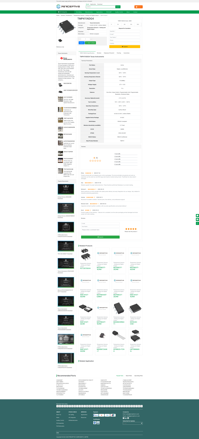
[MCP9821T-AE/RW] (135, 253)
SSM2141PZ (104, 380)
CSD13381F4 (104, 391)
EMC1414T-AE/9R (84, 323)
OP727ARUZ (82, 394)
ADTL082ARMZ (105, 393)
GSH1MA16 (81, 381)
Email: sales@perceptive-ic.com (131, 414)
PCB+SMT (109, 12)
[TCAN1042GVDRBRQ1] (61, 109)
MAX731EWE (126, 393)
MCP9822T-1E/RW (101, 323)
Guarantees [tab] (126, 53)
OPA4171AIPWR (68, 151)
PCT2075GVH (85, 268)
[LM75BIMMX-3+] (135, 335)
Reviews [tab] (99, 53)
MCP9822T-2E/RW (118, 296)
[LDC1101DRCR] (61, 98)
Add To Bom (91, 43)
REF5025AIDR (68, 134)
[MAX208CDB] (61, 85)
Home (57, 15)
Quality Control (119, 12)
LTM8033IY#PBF (127, 380)
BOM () (139, 7)
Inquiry (82, 43)
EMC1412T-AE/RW (84, 296)
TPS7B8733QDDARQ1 (62, 390)
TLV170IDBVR (59, 394)
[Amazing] (135, 229)
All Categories (63, 12)
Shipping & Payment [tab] (109, 53)
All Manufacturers (73, 420)
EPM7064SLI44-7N (106, 383)
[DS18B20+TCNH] (119, 335)
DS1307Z (81, 390)
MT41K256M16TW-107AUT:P (86, 380)
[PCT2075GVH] (86, 254)
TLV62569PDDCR (127, 394)
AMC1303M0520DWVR (70, 90)
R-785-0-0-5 (59, 385)
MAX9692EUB (82, 393)
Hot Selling (79, 12)
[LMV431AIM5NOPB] (61, 129)
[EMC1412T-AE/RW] (86, 281)
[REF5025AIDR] (61, 136)
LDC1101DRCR (68, 97)
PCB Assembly (60, 423)
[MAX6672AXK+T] (102, 335)
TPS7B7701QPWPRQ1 (106, 388)
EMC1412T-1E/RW (134, 296)
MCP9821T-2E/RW (117, 268)
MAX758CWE (126, 391)
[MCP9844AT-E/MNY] (102, 281)
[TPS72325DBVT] (61, 160)
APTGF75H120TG (127, 383)
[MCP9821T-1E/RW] (102, 253)
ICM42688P (59, 380)
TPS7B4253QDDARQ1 (128, 388)
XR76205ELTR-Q (60, 393)
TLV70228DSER (60, 388)
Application (93, 4)
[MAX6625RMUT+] (119, 308)
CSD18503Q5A (127, 385)
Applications (99, 12)
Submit (125, 46)
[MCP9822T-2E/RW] (119, 281)
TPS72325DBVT (68, 158)
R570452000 (82, 385)
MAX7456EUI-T (82, 383)
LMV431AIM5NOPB (69, 127)
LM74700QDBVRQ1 (69, 141)
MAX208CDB (67, 83)
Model (87, 4)
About (128, 12)
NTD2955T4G (82, 386)
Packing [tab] (119, 53)
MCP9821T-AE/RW (134, 268)
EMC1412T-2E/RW (84, 350)
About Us (58, 414)
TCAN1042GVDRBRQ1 (70, 108)
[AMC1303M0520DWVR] (61, 92)
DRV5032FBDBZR (60, 391)
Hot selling (71, 414)
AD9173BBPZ (59, 381)
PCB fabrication (60, 426)
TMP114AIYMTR (68, 118)
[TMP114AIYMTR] (61, 120)
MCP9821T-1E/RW (101, 268)
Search (118, 6)
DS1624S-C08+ (133, 323)
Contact (135, 12)
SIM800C (103, 385)
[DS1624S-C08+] (135, 308)
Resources (83, 417)
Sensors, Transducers (66, 15)
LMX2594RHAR (127, 386)
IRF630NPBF (104, 390)
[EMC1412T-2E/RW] (86, 335)
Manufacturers (89, 12)
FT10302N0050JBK (106, 381)
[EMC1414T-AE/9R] (86, 308)
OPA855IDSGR (104, 394)
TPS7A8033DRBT (83, 388)
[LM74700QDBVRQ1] (61, 142)
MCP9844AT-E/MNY (102, 296)
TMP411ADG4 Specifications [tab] (87, 53)
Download (99, 4)
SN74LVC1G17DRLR (84, 391)
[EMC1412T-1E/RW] (135, 281)
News (57, 417)
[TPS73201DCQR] (61, 170)
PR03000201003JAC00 (62, 383)
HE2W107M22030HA (128, 381)
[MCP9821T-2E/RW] (119, 253)
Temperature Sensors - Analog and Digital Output (86, 15)
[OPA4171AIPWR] (61, 153)
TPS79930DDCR (127, 390)
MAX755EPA (59, 386)
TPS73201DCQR (68, 169)
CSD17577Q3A (104, 386)
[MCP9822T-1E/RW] (102, 308)
